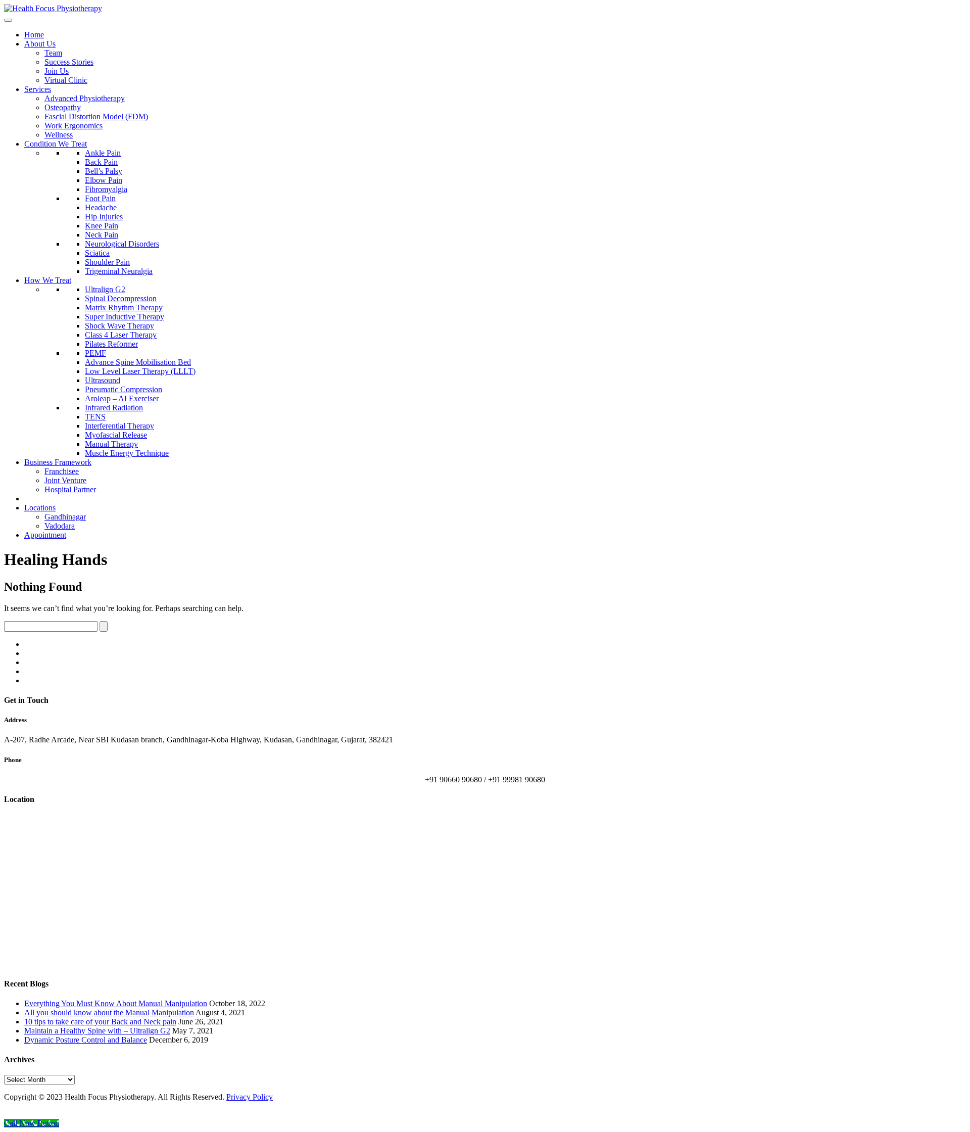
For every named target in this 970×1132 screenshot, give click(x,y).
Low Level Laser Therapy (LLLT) (140, 371)
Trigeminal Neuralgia (119, 271)
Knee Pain (101, 225)
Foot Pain (100, 198)
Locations (40, 507)
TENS (95, 416)
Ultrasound (102, 380)
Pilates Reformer (111, 344)
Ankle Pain (103, 153)
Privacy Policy (249, 1097)
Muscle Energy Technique (127, 453)
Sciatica (97, 253)
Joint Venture (65, 480)
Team (53, 53)
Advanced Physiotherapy (84, 98)
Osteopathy (62, 107)
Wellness (58, 134)
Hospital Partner (70, 489)
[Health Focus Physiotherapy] (53, 8)
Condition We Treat (55, 143)
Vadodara (59, 526)
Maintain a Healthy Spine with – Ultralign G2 (97, 1030)
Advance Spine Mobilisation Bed (138, 362)
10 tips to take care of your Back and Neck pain (100, 1021)
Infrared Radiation (114, 407)
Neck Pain (101, 234)
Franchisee (61, 471)
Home (34, 34)
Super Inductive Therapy (124, 316)
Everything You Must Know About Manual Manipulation (115, 1003)
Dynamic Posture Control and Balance (85, 1039)
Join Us (56, 71)
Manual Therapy (111, 444)
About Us (40, 43)
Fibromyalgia (106, 189)
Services (37, 89)
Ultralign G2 (105, 289)
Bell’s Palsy (103, 171)
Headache (101, 207)
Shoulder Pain (107, 262)
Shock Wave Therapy (119, 325)
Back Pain (101, 162)
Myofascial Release (116, 435)
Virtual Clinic (65, 80)
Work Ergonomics (73, 125)
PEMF (95, 353)
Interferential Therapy (119, 425)
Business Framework (57, 462)
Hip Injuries (104, 216)
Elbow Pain (103, 180)
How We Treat (47, 280)
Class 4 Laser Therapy (121, 335)
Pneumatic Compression (123, 389)
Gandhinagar (65, 516)
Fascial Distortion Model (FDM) (96, 116)
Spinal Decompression (121, 298)
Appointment (45, 535)
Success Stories (68, 62)
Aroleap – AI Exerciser (122, 398)
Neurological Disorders (122, 244)
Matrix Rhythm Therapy (124, 307)
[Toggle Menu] (8, 20)
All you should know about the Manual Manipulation (109, 1012)
